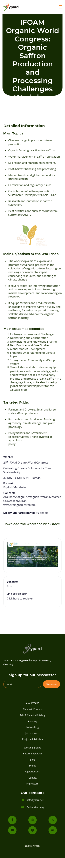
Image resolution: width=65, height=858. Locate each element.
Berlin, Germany (35, 807)
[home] (15, 7)
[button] (60, 7)
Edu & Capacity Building (32, 715)
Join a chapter (32, 733)
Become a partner (32, 753)
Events (32, 765)
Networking (32, 727)
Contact (32, 777)
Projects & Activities (32, 739)
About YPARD (33, 703)
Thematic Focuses (32, 709)
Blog (32, 759)
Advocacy (33, 721)
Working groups (32, 747)
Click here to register (20, 598)
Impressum (32, 783)
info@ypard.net (35, 800)
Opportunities (32, 771)
